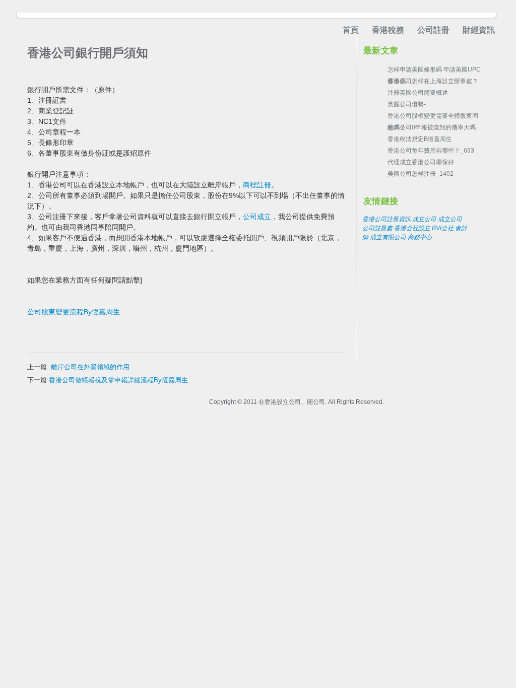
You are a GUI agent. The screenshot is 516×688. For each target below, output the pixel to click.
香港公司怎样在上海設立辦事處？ (433, 81)
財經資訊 (479, 30)
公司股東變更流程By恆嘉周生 (73, 312)
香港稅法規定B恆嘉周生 (420, 139)
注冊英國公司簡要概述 (418, 92)
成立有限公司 (388, 237)
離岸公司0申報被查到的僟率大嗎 (432, 127)
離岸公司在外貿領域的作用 (90, 367)
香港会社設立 (412, 228)
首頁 (351, 30)
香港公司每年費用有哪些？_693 (431, 150)
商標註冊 (257, 185)
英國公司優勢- (407, 104)
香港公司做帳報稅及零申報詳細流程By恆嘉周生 (118, 380)
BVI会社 (443, 228)
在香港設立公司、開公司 (292, 402)
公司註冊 (433, 30)
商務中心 (420, 237)
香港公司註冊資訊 (386, 219)
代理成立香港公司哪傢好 (421, 162)
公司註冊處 (377, 228)
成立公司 (424, 219)
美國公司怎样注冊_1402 (421, 173)
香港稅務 (388, 30)
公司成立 (257, 217)
